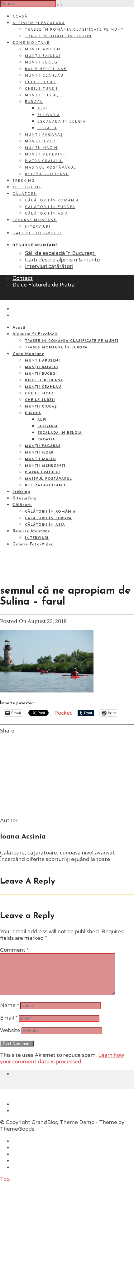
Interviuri (37, 227)
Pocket (63, 713)
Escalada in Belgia (61, 122)
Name (9, 1005)
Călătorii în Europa (50, 207)
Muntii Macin (41, 148)
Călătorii (24, 194)
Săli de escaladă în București (60, 253)
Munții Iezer (40, 141)
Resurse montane (34, 220)
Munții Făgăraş (44, 135)
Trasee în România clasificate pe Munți (75, 30)
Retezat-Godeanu (47, 174)
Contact (22, 278)
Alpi (42, 108)
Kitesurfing (27, 187)
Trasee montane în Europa (58, 36)
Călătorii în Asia (46, 213)
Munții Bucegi (42, 62)
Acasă (20, 16)
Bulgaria (48, 115)
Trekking (23, 181)
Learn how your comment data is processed (62, 1058)
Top (5, 1179)
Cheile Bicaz (40, 82)
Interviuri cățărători (49, 266)
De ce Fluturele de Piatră (43, 284)
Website (10, 1030)
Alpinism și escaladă (38, 23)
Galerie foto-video (37, 233)
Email (8, 1018)
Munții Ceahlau (44, 76)
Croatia (47, 128)
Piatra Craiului (44, 161)
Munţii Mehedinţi (46, 154)
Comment (14, 950)
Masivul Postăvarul (50, 168)
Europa (34, 102)
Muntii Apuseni (43, 49)
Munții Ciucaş (42, 95)
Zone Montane (31, 43)
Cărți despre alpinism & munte (62, 259)
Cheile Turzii (41, 89)
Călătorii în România (52, 200)
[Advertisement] (46, 1221)
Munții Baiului (42, 56)
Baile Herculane (46, 69)
